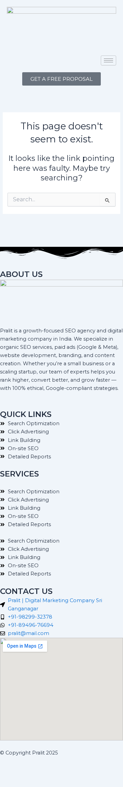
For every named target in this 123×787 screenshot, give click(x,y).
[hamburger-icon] (108, 60)
